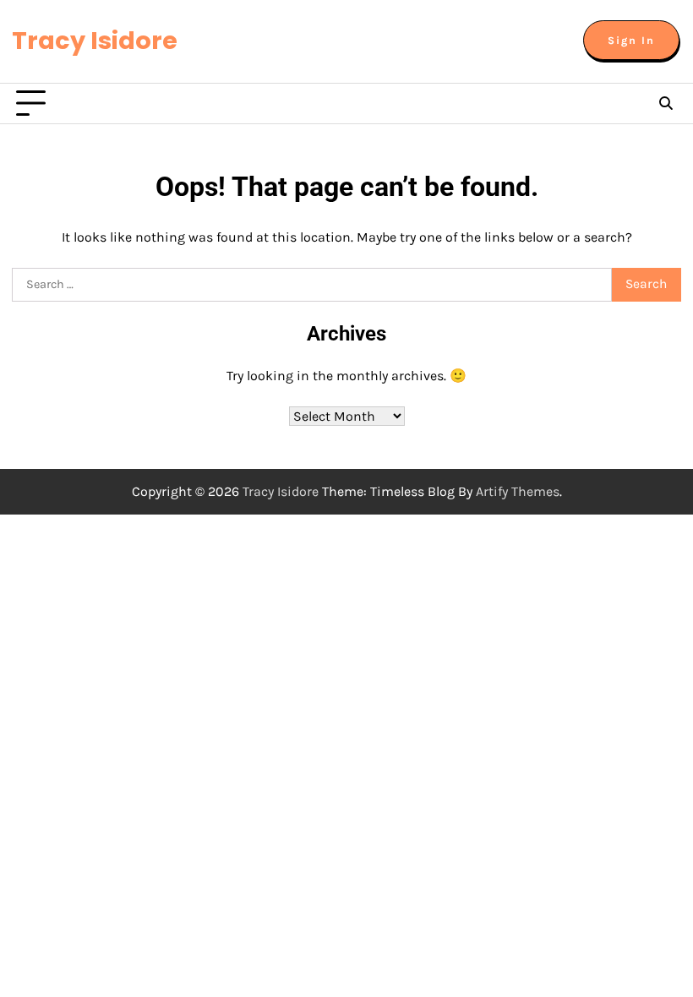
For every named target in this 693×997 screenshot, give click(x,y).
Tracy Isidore (94, 40)
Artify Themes (517, 491)
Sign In (631, 40)
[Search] (666, 104)
